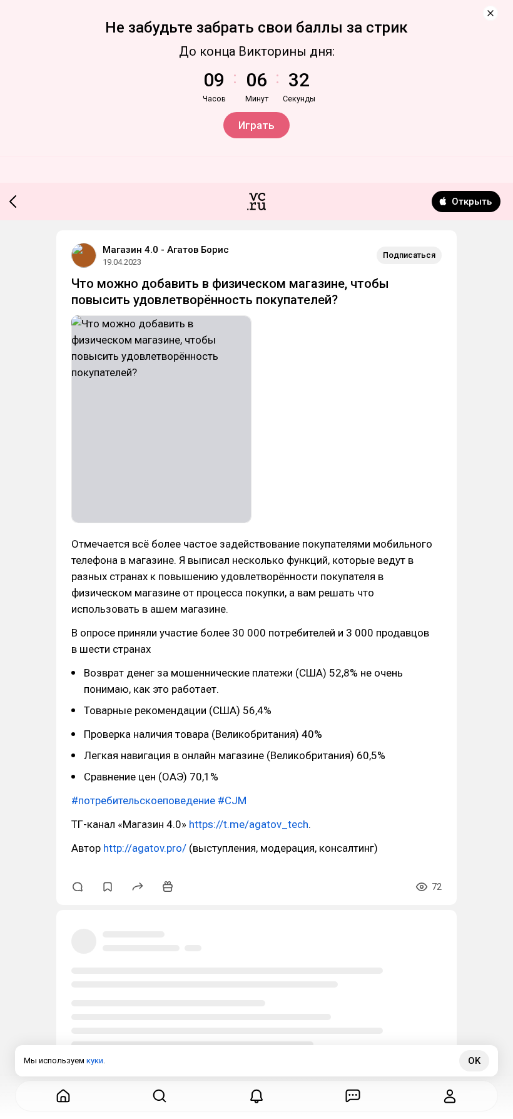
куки (94, 1060)
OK (474, 1060)
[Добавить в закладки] (107, 887)
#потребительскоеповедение (143, 800)
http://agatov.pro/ (144, 848)
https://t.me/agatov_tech (248, 824)
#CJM (232, 800)
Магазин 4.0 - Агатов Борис (166, 249)
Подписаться (409, 255)
